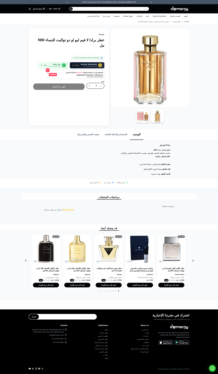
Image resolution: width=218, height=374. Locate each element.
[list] (109, 260)
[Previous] (192, 259)
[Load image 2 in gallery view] (143, 116)
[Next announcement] (151, 2)
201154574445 (58, 342)
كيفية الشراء (144, 352)
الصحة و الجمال (175, 16)
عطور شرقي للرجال (101, 342)
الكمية (102, 81)
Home (186, 22)
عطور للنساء (176, 22)
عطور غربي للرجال (101, 345)
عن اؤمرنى (145, 329)
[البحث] (71, 9)
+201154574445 (58, 339)
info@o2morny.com (56, 335)
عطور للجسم (103, 352)
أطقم (106, 358)
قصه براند (145, 345)
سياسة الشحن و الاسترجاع (140, 349)
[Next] (25, 259)
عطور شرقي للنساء (101, 349)
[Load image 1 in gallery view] (157, 116)
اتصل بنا (146, 336)
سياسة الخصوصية (143, 339)
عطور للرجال (103, 333)
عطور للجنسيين (103, 339)
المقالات (146, 342)
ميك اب (105, 355)
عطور (186, 16)
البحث (147, 333)
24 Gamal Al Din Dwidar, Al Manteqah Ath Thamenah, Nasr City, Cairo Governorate (48, 330)
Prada (101, 34)
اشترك (34, 317)
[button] (30, 9)
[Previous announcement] (67, 2)
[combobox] (113, 9)
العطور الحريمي (103, 336)
